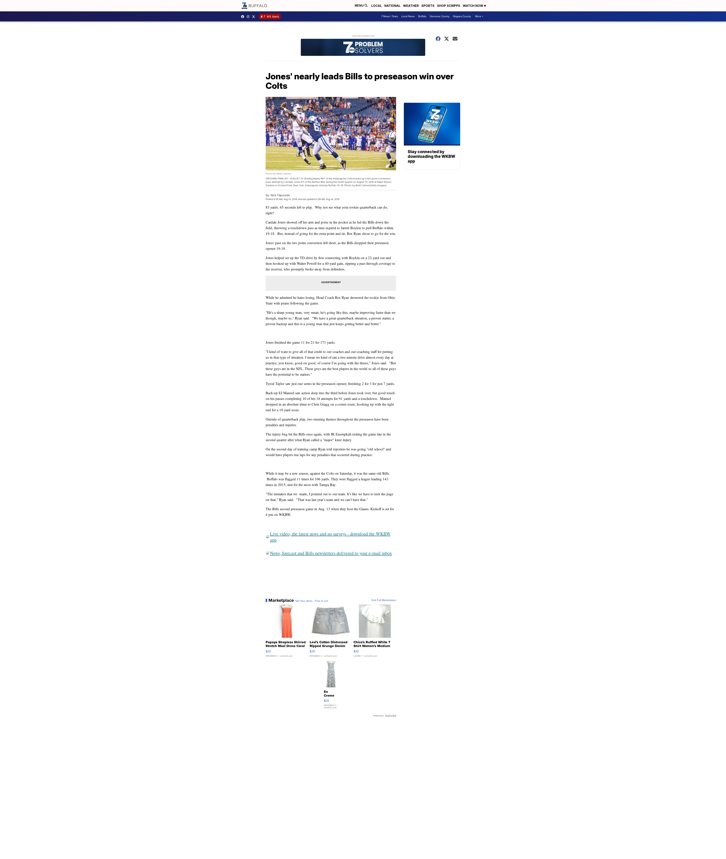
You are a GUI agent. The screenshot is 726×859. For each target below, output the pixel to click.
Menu (360, 5)
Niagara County (462, 16)
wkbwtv (243, 16)
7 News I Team (389, 16)
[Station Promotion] (363, 48)
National (392, 6)
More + (479, 16)
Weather (411, 6)
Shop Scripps (448, 6)
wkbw (249, 16)
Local (376, 6)
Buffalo (422, 16)
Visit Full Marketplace (383, 600)
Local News (408, 16)
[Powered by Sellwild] (390, 715)
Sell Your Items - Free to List (311, 601)
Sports (427, 6)
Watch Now (473, 6)
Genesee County (440, 16)
